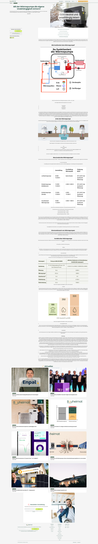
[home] (13, 1)
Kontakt (52, 531)
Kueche (60, 532)
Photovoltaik (59, 538)
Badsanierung (59, 531)
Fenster (60, 528)
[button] (61, 1)
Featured (52, 525)
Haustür (60, 527)
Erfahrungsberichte (52, 527)
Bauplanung (59, 525)
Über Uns (73, 1)
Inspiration (52, 528)
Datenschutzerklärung (31, 530)
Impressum (78, 542)
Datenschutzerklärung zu (17, 33)
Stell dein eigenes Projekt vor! (83, 1)
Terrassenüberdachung (59, 535)
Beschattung (59, 534)
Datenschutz (74, 542)
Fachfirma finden (67, 1)
